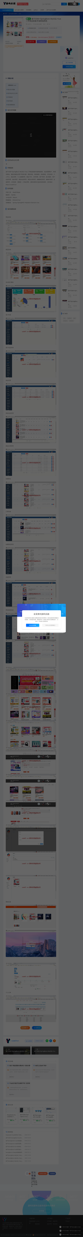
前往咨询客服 (32, 625)
